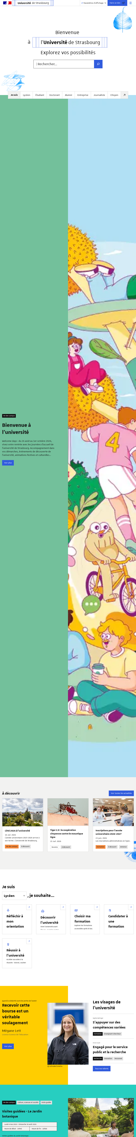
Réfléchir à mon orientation (15, 921)
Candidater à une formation (118, 921)
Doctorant (54, 95)
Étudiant (39, 95)
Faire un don (115, 3)
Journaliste (99, 95)
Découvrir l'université (49, 920)
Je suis (8, 887)
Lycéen (26, 95)
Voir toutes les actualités (121, 793)
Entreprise (82, 95)
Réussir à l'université (15, 952)
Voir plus (8, 463)
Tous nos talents (101, 1068)
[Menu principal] (130, 3)
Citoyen (114, 95)
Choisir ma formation (83, 918)
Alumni (68, 95)
